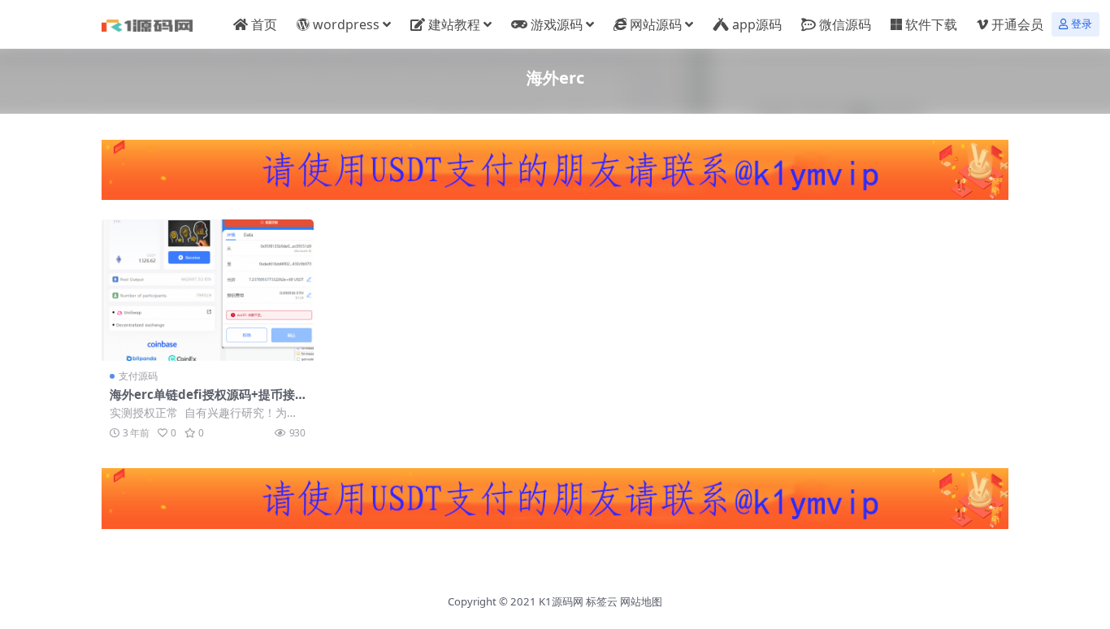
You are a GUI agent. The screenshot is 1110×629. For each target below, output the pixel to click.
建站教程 (454, 24)
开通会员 (1017, 24)
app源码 (757, 24)
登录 (1081, 24)
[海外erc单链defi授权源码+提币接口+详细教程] (208, 290)
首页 (264, 24)
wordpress (346, 24)
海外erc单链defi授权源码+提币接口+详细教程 (202, 401)
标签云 (602, 601)
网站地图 (641, 601)
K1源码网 (561, 601)
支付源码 (138, 376)
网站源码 (656, 24)
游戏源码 (557, 24)
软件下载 (931, 24)
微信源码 (845, 24)
